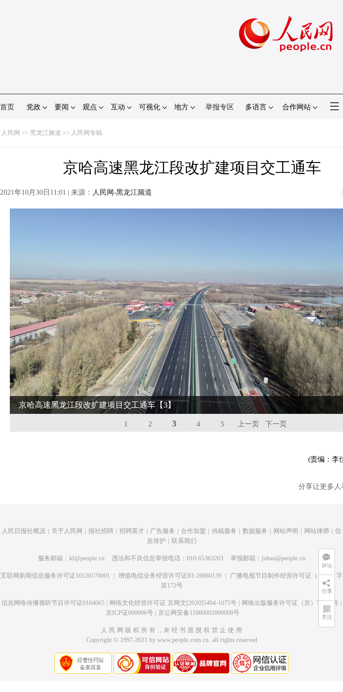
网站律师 (316, 531)
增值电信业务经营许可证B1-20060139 (170, 575)
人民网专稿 (86, 132)
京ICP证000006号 (129, 612)
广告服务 (162, 531)
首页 (7, 107)
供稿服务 (224, 531)
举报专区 (219, 107)
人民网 (10, 132)
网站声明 (285, 531)
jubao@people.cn (283, 558)
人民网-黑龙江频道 (122, 192)
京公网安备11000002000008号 (198, 612)
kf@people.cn (87, 558)
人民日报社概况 (24, 531)
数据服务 (255, 531)
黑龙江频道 (45, 132)
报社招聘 (100, 531)
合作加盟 (193, 531)
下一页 (276, 424)
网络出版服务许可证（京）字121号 (290, 603)
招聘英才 (131, 531)
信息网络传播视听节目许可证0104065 (53, 603)
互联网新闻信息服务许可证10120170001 (55, 575)
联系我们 (184, 541)
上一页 (248, 424)
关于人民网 (67, 531)
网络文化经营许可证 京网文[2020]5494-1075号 (173, 603)
